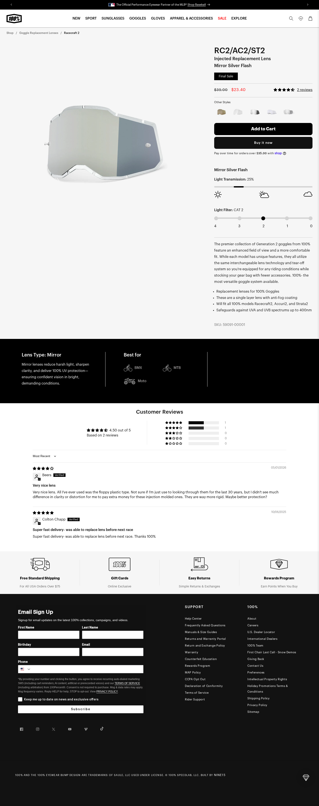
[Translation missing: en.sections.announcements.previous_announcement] (11, 5)
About (251, 618)
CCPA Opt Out (195, 679)
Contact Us (255, 665)
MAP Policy (193, 672)
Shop (10, 33)
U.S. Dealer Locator (261, 632)
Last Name (90, 627)
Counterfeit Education (201, 659)
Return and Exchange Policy (205, 645)
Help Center (193, 618)
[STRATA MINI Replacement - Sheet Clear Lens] (238, 112)
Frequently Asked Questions (205, 625)
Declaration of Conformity (204, 686)
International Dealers (262, 638)
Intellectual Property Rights (267, 679)
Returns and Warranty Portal (205, 638)
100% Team (255, 645)
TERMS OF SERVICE (127, 683)
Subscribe (80, 709)
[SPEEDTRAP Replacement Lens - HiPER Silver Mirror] (288, 112)
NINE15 (219, 775)
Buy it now (263, 142)
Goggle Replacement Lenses (38, 33)
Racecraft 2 (71, 33)
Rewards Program (197, 665)
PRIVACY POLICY (107, 691)
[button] (76, 19)
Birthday (24, 644)
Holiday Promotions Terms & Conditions (267, 689)
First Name (26, 627)
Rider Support (195, 699)
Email (86, 644)
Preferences (256, 672)
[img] (43, 468)
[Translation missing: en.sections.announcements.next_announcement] (307, 5)
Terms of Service (197, 692)
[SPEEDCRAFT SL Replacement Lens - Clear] (271, 112)
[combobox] (24, 669)
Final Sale (226, 76)
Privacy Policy (257, 705)
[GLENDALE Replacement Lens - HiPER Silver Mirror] (254, 112)
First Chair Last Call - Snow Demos (271, 652)
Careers (252, 625)
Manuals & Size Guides (201, 632)
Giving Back (255, 659)
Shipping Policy (258, 698)
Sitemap (253, 711)
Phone (23, 661)
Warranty (191, 652)
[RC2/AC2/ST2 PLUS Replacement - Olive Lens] (221, 112)
